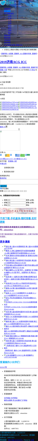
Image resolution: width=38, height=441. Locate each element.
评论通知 (5, 188)
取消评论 (3, 178)
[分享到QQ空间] (7, 155)
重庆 (9, 33)
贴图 (5, 191)
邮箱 (5, 202)
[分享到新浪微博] (2, 155)
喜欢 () (2, 127)
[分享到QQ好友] (12, 155)
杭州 (9, 25)
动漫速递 (7, 40)
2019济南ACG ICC (13, 62)
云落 (32, 440)
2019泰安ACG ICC (20, 159)
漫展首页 (7, 9)
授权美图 (7, 42)
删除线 (13, 191)
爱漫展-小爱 (12, 161)
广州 (9, 21)
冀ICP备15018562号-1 (15, 440)
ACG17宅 (3, 367)
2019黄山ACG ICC (6, 159)
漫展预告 (7, 11)
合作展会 (7, 398)
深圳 (9, 30)
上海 (9, 16)
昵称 (5, 200)
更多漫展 (5, 241)
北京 (9, 18)
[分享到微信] (22, 155)
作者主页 (3, 163)
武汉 (9, 28)
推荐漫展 (7, 38)
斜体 (21, 191)
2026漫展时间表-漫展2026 (13, 45)
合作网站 (14, 398)
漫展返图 (7, 35)
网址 (5, 205)
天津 (9, 23)
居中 (17, 191)
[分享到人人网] (17, 155)
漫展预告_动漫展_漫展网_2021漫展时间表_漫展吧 (19, 53)
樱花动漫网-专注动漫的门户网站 (15, 400)
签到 (25, 191)
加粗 (9, 191)
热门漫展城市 (9, 13)
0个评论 (32, 70)
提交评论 (3, 186)
